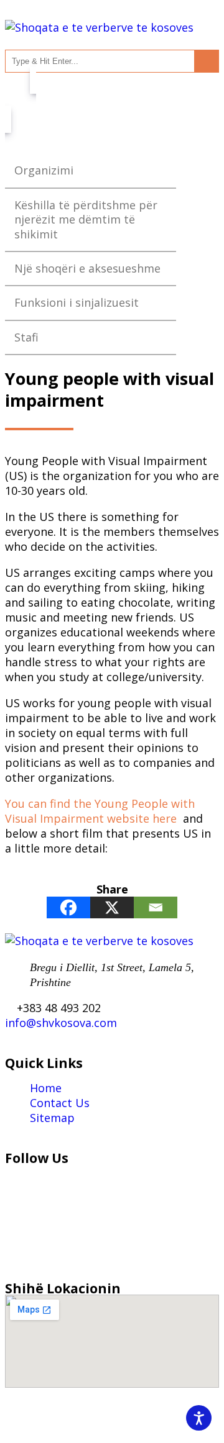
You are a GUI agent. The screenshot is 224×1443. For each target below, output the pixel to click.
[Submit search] (206, 61)
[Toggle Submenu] (154, 170)
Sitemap (52, 1117)
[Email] (155, 907)
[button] (112, 100)
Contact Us (60, 1102)
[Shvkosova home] (99, 27)
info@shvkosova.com (61, 1022)
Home (46, 1087)
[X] (112, 907)
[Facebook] (68, 907)
